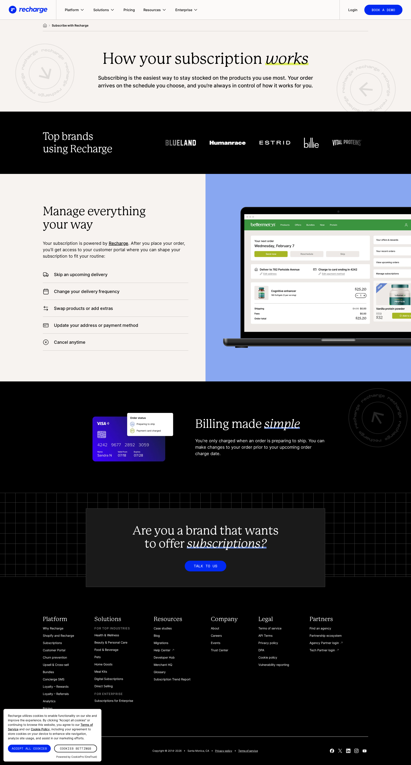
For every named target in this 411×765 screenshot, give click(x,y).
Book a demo (383, 9)
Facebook (332, 751)
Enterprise (183, 9)
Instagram (356, 751)
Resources (152, 9)
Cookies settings (75, 748)
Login (352, 9)
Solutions (101, 9)
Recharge (118, 243)
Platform (72, 9)
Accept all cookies (29, 748)
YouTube (364, 751)
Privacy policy (223, 751)
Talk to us (205, 566)
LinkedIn (348, 751)
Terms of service (248, 751)
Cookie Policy (40, 729)
